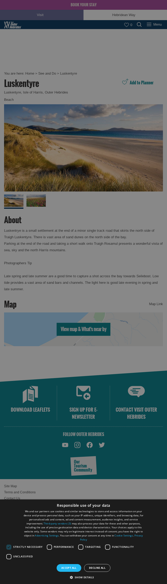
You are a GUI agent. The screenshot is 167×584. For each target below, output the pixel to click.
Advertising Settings (47, 535)
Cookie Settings (123, 535)
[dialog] (83, 541)
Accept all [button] (69, 568)
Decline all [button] (97, 568)
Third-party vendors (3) (57, 523)
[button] (83, 577)
